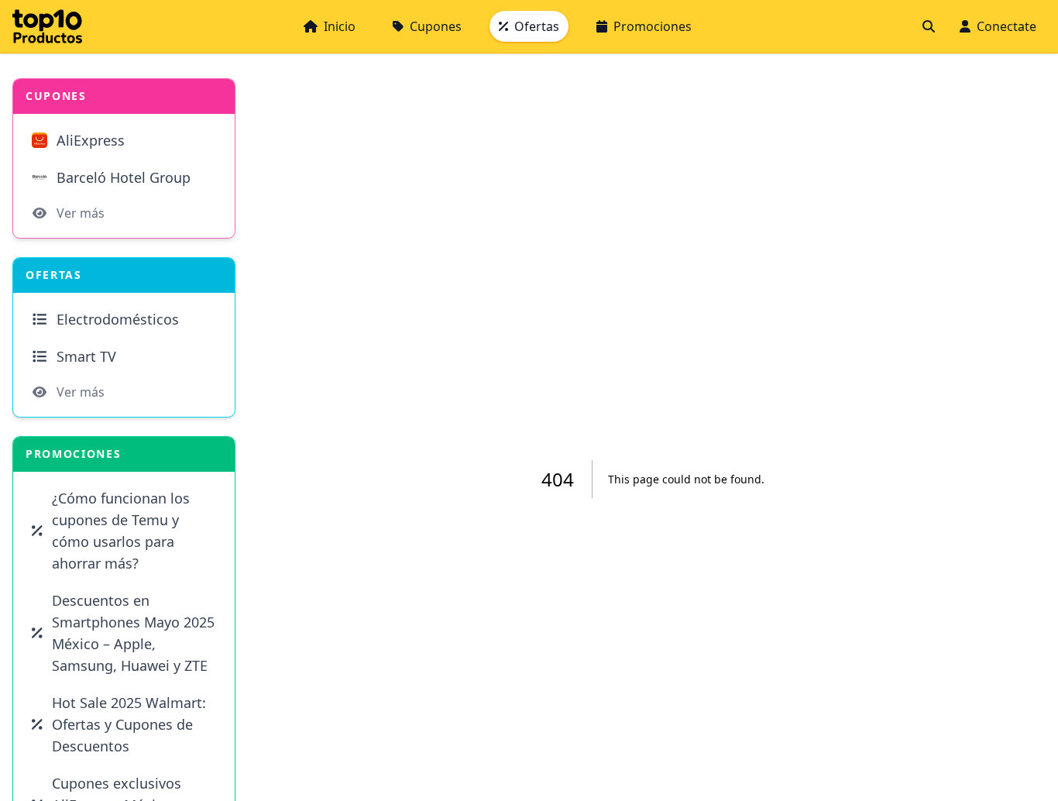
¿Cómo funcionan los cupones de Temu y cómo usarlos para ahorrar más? (121, 530)
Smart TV (86, 356)
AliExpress (91, 140)
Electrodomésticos (118, 319)
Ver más (81, 213)
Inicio (340, 26)
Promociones (652, 26)
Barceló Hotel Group (124, 177)
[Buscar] (928, 26)
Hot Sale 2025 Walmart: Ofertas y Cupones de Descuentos (129, 724)
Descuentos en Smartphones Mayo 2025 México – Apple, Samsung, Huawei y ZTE (133, 633)
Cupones (436, 26)
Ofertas (536, 26)
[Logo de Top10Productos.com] (47, 26)
